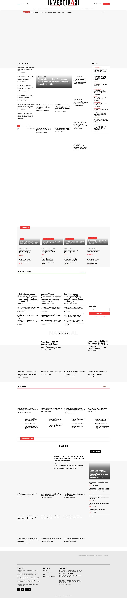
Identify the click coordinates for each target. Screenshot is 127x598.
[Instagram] (22, 589)
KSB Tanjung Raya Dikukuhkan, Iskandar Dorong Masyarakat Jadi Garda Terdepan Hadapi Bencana (71, 250)
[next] (103, 12)
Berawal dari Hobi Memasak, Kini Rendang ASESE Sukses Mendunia (73, 516)
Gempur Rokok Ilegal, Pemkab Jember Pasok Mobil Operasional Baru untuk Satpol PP (51, 309)
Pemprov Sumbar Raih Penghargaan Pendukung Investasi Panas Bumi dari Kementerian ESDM (51, 12)
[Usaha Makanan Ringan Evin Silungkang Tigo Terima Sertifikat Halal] (52, 529)
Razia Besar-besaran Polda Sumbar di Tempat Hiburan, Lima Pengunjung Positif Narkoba (78, 425)
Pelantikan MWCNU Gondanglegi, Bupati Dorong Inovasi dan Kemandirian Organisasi (25, 78)
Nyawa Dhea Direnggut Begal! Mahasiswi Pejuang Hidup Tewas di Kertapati (32, 419)
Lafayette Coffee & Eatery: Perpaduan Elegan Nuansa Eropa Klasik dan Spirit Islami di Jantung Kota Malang (27, 517)
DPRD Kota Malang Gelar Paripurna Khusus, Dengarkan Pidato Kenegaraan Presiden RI (74, 309)
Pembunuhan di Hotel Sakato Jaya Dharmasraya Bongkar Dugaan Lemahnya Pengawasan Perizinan (100, 70)
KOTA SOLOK (66, 264)
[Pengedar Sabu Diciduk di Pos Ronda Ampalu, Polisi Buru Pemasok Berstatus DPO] (91, 419)
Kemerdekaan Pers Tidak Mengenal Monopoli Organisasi (97, 510)
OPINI (90, 485)
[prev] (101, 12)
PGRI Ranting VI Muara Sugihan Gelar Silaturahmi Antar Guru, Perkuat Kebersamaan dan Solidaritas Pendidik (25, 251)
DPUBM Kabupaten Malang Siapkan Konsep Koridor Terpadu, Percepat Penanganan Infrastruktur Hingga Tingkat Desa (63, 107)
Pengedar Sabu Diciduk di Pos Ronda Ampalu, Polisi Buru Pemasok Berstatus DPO (102, 419)
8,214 (30, 126)
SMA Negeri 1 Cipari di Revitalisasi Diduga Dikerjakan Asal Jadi (100, 98)
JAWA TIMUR (61, 578)
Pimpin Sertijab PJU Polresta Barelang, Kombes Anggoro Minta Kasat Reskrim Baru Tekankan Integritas (25, 260)
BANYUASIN (21, 255)
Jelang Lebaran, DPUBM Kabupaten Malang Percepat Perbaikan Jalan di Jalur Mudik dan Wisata (80, 103)
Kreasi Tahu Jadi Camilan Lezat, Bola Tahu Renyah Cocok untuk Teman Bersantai (69, 458)
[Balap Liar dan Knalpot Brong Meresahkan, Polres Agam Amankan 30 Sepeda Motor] (28, 399)
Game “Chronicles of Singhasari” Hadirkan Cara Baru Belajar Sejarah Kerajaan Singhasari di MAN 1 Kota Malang (99, 473)
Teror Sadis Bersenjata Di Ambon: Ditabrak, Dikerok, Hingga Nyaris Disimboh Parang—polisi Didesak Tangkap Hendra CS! (102, 426)
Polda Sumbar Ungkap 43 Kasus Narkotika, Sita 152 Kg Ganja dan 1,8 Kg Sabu (55, 425)
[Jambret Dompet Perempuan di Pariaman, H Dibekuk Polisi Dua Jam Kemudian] (52, 399)
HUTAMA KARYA (76, 144)
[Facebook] (18, 589)
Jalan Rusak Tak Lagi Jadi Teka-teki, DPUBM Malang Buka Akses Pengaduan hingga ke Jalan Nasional (44, 106)
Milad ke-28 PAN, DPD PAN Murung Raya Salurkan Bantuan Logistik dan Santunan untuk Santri (26, 106)
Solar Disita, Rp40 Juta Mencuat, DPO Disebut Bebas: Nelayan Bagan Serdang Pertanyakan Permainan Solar (93, 250)
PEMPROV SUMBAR (41, 76)
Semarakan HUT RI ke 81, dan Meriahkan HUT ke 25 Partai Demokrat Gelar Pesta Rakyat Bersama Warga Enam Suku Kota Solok (71, 260)
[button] (26, 4)
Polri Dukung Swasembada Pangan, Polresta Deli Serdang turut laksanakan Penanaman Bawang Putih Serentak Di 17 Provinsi (75, 410)
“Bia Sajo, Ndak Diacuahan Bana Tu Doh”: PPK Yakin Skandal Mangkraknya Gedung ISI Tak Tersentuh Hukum (100, 128)
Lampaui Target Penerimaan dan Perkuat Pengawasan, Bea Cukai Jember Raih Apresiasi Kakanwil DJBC (51, 298)
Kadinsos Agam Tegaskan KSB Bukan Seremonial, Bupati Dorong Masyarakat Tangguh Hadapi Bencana (48, 250)
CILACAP (95, 96)
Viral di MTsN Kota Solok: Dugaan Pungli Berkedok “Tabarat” (100, 104)
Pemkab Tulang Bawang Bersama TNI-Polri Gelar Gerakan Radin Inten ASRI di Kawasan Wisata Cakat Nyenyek (51, 322)
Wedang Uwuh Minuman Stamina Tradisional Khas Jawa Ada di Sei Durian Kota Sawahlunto (74, 494)
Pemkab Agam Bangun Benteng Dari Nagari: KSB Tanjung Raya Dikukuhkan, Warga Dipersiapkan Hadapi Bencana (48, 260)
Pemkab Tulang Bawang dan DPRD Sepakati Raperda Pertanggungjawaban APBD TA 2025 (27, 322)
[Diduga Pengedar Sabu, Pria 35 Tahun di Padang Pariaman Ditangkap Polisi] (67, 419)
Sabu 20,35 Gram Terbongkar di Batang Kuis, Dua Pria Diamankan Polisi (98, 409)
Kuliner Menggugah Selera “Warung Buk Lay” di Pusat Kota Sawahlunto (74, 539)
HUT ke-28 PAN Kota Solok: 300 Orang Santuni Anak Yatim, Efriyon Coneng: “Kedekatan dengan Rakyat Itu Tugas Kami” (27, 373)
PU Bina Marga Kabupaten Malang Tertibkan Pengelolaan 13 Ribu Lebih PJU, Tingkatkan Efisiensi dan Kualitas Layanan (81, 125)
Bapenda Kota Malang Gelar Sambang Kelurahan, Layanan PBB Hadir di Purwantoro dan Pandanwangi (74, 315)
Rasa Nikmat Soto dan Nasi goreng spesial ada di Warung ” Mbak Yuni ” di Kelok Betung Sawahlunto (51, 494)
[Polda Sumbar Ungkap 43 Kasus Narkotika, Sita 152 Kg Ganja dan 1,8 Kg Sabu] (44, 425)
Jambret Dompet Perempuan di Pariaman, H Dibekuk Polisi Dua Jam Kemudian (52, 409)
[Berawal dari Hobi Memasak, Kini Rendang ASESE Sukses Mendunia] (75, 506)
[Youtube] (29, 589)
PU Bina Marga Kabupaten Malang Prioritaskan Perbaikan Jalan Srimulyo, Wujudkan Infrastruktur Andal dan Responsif (80, 80)
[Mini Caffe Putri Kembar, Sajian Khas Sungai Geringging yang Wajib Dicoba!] (52, 506)
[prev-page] (90, 516)
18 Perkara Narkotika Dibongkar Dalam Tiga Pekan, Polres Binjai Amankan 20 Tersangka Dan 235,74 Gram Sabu (32, 426)
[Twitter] (26, 589)
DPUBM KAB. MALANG (77, 76)
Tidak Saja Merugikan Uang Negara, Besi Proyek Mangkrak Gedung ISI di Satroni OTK (101, 120)
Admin (18, 72)
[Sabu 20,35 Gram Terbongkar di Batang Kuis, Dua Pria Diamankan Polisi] (99, 399)
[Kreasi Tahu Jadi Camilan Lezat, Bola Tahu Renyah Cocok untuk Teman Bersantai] (34, 462)
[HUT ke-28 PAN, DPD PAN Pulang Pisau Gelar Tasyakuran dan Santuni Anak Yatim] (52, 362)
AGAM (43, 254)
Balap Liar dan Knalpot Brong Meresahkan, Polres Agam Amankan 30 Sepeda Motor (27, 410)
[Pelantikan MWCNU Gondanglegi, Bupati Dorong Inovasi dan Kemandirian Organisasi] (28, 345)
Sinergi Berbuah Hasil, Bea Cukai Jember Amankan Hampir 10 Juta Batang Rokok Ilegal (28, 315)
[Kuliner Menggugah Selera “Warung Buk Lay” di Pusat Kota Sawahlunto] (75, 529)
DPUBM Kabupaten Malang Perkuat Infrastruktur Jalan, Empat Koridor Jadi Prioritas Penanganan (43, 128)
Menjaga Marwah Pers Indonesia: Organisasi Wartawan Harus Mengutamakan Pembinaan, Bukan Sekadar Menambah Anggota (99, 490)
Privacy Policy (104, 316)
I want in (98, 313)
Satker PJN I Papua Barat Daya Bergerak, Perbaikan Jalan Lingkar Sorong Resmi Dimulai (63, 128)
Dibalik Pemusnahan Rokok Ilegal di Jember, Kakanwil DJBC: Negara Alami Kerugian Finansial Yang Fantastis (28, 298)
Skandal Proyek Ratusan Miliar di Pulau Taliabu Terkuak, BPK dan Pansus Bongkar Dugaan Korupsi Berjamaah (100, 78)
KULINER (55, 463)
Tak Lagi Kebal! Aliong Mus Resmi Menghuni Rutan (100, 85)
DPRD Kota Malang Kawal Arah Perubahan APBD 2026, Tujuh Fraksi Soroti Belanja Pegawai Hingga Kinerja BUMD (28, 309)
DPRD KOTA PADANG (93, 237)
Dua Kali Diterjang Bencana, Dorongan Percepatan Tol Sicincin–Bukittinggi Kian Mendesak (80, 148)
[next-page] (18, 129)
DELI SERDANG (89, 254)
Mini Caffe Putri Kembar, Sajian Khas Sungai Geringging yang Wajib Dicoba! (50, 516)
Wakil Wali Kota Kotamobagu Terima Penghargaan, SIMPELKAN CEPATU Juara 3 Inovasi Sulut (51, 315)
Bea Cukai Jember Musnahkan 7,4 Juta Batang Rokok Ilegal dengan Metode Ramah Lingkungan (73, 298)
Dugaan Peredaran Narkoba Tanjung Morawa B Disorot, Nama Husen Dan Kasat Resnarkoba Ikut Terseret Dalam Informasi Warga (93, 260)
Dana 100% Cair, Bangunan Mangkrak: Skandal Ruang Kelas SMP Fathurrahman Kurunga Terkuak (101, 91)
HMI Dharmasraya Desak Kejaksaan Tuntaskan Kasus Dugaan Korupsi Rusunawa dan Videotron (99, 497)
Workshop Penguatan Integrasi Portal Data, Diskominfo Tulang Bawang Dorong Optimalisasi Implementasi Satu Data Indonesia (74, 322)
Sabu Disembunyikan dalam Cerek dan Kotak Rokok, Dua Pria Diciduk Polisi (54, 419)
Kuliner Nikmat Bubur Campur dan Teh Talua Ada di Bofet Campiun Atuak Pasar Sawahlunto (28, 540)
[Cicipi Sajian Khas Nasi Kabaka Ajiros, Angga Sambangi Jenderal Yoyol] (28, 483)
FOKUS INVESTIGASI (97, 67)
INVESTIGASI (39, 110)
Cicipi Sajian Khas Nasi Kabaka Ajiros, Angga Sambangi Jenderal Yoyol (27, 493)
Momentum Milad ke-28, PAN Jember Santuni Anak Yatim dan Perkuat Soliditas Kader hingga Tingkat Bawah (98, 345)
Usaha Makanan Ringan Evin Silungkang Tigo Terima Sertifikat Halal (51, 539)
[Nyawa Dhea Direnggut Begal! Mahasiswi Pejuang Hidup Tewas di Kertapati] (20, 419)
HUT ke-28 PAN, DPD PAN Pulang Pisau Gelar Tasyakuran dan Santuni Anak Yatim (25, 97)
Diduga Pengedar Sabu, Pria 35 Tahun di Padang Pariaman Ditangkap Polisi (79, 419)
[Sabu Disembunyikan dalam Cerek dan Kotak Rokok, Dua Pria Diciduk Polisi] (44, 419)
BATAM (20, 263)
